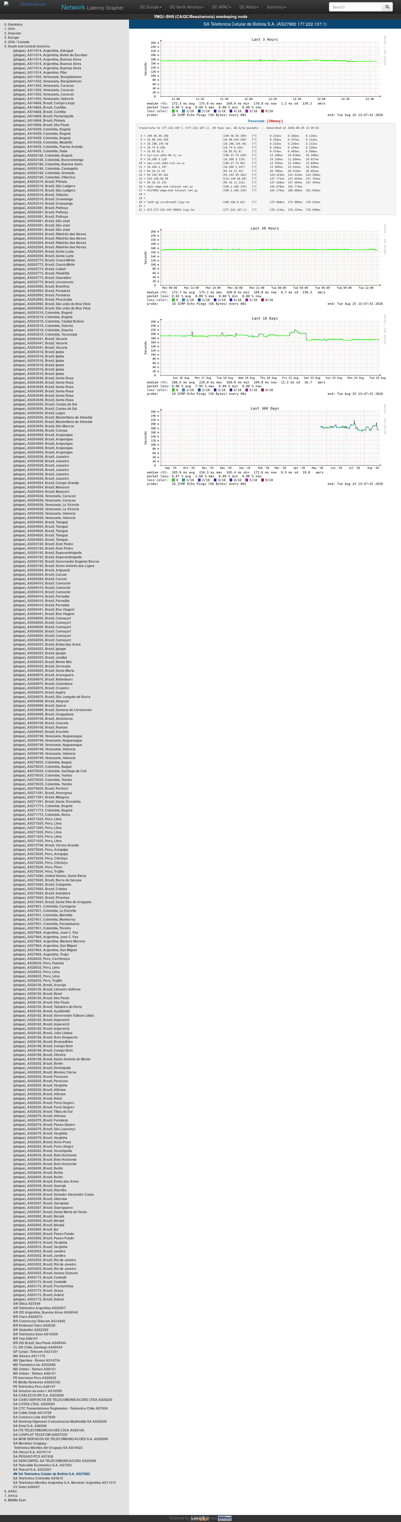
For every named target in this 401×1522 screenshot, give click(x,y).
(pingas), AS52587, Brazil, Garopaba (41, 1203)
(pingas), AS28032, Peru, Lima (36, 967)
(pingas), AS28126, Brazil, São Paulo (41, 997)
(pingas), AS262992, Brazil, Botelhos (41, 286)
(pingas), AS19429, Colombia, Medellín (42, 142)
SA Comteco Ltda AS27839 (34, 1416)
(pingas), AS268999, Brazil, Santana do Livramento (52, 709)
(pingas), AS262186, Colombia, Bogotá (43, 155)
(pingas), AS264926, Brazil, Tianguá (40, 522)
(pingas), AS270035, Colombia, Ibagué (42, 762)
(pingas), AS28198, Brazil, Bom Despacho (45, 1037)
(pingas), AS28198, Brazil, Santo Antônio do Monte (52, 1059)
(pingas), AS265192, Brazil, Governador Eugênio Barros (56, 561)
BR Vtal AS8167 (25, 1338)
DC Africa (248, 7)
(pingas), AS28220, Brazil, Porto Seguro (43, 1102)
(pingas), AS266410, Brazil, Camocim (42, 583)
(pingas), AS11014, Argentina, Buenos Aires (47, 59)
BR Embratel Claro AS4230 (34, 1325)
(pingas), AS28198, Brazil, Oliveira (39, 1054)
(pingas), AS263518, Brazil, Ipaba (38, 351)
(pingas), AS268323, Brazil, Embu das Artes (47, 644)
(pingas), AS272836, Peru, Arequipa (40, 849)
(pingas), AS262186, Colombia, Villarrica (44, 177)
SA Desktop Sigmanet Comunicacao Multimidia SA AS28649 (60, 1421)
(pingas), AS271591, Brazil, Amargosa (42, 792)
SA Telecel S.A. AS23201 (32, 1469)
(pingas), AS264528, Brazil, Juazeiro (41, 456)
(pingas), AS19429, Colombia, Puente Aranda (48, 146)
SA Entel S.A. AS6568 (30, 1425)
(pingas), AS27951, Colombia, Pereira (42, 928)
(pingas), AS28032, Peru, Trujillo (37, 980)
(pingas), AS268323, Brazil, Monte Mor (42, 661)
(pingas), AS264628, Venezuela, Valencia (44, 513)
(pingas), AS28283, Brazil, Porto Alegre (43, 1146)
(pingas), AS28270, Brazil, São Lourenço (44, 1128)
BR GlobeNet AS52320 (30, 1329)
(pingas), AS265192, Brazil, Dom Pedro (43, 543)
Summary (275, 7)
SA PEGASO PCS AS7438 (33, 1456)
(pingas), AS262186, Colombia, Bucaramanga (48, 159)
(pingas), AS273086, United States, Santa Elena (49, 875)
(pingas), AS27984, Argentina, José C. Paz (45, 932)
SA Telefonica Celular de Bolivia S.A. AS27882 (54, 1473)
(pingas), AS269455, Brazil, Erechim (41, 731)
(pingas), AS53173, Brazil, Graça (38, 1290)
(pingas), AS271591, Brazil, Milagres (41, 797)
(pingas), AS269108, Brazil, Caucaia (40, 722)
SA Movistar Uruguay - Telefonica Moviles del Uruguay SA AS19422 (48, 1445)
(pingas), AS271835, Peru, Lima (37, 818)
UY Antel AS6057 (26, 1486)
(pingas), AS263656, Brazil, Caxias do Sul (45, 404)
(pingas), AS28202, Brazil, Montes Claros (44, 1072)
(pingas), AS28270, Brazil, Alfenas (39, 1115)
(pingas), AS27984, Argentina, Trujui (40, 954)
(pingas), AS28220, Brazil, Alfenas (39, 1089)
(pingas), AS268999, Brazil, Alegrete (41, 701)
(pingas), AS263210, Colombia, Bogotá (43, 312)
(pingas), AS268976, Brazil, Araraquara (43, 674)
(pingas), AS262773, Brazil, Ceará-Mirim (44, 260)
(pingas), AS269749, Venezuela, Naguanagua (47, 735)
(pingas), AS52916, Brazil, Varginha (40, 1242)
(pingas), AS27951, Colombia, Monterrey (44, 919)
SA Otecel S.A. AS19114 (32, 1451)
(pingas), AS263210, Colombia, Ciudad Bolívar (48, 321)
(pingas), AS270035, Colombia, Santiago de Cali (49, 770)
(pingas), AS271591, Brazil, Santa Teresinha (47, 801)
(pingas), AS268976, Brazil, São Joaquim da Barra (51, 696)
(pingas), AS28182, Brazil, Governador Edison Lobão (53, 1015)
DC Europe (149, 7)
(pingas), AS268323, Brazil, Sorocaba (42, 666)
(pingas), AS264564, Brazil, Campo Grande (46, 482)
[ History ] (275, 120)
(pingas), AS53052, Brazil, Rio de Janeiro (44, 1259)
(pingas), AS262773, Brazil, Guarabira (42, 277)
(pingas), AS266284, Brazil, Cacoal (40, 574)
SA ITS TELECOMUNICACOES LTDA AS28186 (48, 1430)
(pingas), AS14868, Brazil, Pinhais (39, 120)
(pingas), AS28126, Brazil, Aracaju (39, 984)
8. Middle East (15, 1499)
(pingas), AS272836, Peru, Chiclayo (40, 858)
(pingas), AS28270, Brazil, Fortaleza (40, 1120)
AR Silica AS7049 (26, 1303)
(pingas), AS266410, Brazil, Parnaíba (41, 596)
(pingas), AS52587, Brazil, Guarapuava (43, 1207)
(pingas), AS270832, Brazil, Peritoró (40, 788)
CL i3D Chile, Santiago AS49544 (37, 1347)
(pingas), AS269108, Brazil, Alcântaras (43, 718)
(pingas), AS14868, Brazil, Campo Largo (44, 102)
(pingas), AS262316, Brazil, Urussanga (43, 198)
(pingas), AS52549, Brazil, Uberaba (40, 1198)
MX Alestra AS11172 (29, 1355)
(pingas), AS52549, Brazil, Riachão (40, 1189)
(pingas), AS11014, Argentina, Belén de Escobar (50, 54)
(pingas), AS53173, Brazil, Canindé (40, 1277)
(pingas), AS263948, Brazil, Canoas (40, 430)
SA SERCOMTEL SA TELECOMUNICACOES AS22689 (54, 1460)
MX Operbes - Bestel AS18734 (36, 1360)
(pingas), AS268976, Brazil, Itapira (39, 692)
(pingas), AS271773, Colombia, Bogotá (43, 805)
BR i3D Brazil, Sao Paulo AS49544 (39, 1342)
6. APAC (10, 1491)
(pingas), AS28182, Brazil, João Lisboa (43, 1032)
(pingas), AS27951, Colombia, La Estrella (44, 910)
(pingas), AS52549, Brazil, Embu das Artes (46, 1181)
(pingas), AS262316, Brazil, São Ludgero (44, 185)
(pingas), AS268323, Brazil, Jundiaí (40, 657)
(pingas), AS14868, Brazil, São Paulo (41, 124)
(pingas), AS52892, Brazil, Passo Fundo (43, 1233)
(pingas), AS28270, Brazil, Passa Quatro (44, 1124)
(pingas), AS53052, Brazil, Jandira (39, 1251)
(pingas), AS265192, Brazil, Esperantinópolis (47, 552)
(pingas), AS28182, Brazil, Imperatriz (41, 1019)
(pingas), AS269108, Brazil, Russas (40, 727)
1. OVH (9, 28)
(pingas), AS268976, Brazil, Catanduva (43, 683)
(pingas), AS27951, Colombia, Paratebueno (46, 923)
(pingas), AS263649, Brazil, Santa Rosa (43, 377)
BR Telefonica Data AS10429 (35, 1334)
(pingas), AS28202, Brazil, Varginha (40, 1085)
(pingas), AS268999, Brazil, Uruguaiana (43, 714)
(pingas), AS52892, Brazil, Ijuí (35, 1229)
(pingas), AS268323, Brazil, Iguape (39, 648)
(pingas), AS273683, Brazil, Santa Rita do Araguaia (52, 901)
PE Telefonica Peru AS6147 (34, 1386)
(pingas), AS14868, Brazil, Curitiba (39, 107)
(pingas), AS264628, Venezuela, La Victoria (46, 504)
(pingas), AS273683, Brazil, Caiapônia (42, 884)
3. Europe (11, 37)
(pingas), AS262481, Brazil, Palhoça (40, 207)
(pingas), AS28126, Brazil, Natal (37, 993)
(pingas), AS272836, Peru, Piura (37, 866)
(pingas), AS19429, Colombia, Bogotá (42, 129)
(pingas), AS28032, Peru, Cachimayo (41, 958)
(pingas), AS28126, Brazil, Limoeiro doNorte (47, 989)
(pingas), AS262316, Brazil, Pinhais (40, 181)
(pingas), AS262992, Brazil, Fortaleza (41, 290)
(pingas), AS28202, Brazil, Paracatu (40, 1076)
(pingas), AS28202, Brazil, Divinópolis (42, 1067)
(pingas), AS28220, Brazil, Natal (37, 1098)
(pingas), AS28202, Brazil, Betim (38, 1063)
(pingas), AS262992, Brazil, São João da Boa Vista (52, 303)
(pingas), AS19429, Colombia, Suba (40, 150)
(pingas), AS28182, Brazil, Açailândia (41, 1010)
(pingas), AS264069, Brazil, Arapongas (43, 434)
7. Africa (10, 1495)
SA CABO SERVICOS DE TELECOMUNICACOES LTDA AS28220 (62, 1399)
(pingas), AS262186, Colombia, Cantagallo (45, 168)
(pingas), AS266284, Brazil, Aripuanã (41, 570)
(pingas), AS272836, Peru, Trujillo (38, 871)
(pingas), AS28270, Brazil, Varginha (40, 1133)
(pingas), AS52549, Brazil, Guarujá (39, 1185)
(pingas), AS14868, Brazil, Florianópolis (43, 116)
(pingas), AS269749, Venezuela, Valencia (44, 749)
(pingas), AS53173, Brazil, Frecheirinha (43, 1286)
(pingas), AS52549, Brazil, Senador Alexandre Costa (53, 1194)
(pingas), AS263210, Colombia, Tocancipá (45, 334)
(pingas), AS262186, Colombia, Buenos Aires (48, 164)
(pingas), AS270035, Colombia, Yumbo (42, 775)
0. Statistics (13, 24)
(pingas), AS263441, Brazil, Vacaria (40, 338)
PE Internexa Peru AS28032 (34, 1377)
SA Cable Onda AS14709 (32, 1412)
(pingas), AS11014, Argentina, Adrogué (43, 50)
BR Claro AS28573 (27, 1316)
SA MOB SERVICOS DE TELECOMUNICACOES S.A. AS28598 (60, 1438)
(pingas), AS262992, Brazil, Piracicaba (42, 299)
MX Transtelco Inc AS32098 (34, 1364)
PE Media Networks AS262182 (36, 1382)
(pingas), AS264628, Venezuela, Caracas (44, 495)
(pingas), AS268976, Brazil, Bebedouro (43, 679)
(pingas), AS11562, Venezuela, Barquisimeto (47, 76)
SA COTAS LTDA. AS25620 (34, 1403)
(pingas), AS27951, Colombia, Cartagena (44, 906)
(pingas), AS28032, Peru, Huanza (38, 962)
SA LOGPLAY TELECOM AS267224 (40, 1434)
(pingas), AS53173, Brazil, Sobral (38, 1294)
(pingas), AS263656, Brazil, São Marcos (43, 425)
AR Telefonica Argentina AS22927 (39, 1307)
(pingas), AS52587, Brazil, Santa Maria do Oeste (50, 1211)
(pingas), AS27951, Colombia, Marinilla (43, 914)
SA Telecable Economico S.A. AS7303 (42, 1465)
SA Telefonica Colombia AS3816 (38, 1478)
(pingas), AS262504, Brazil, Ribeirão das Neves (49, 233)
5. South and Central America (27, 46)
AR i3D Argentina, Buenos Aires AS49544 (45, 1312)
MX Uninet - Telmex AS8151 (34, 1368)
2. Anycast (12, 33)
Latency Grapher (92, 6)
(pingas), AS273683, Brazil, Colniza (40, 888)
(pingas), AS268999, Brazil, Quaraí (39, 705)
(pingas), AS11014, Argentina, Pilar (40, 72)
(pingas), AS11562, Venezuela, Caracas (43, 85)
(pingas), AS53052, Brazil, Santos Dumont (45, 1272)
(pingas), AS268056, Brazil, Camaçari (42, 618)
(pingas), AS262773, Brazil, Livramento (43, 281)
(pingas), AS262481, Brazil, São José (41, 220)
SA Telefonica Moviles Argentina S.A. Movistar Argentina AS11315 (64, 1482)
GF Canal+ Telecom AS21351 (35, 1351)
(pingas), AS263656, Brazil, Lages (39, 412)
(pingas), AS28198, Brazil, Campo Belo (43, 1045)
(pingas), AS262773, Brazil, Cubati (39, 268)
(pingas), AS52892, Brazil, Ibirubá (38, 1216)
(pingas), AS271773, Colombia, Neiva (41, 814)
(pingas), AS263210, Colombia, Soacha (43, 325)
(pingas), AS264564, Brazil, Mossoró (41, 487)
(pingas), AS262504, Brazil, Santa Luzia (43, 251)
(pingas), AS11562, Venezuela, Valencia (43, 98)
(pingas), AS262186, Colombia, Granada (44, 172)
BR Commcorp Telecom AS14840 (39, 1320)
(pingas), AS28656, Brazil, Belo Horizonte (45, 1155)
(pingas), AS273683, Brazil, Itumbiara (41, 893)
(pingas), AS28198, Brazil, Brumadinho (43, 1041)
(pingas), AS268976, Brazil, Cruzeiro (41, 687)
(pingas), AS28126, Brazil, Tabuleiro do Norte (47, 1006)
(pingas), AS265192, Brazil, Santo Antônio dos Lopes (53, 565)
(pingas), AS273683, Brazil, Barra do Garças (47, 880)
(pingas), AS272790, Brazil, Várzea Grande (46, 845)
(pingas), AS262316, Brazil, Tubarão (40, 194)
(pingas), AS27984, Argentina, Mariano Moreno (49, 941)
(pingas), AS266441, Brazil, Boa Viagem (43, 609)
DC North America (185, 7)
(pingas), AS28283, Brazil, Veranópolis (42, 1150)
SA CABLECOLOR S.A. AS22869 (38, 1395)
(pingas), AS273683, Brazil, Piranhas (41, 897)
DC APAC (220, 7)
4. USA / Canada (16, 41)
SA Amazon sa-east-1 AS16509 (37, 1390)
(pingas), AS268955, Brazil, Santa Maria (43, 670)
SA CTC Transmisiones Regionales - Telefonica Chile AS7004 (60, 1408)
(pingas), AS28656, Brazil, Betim (38, 1168)
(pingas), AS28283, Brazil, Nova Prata (42, 1141)
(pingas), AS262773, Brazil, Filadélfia (41, 273)
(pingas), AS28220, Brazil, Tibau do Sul (43, 1111)
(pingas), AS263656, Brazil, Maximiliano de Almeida (52, 417)
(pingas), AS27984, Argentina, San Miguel (45, 945)
